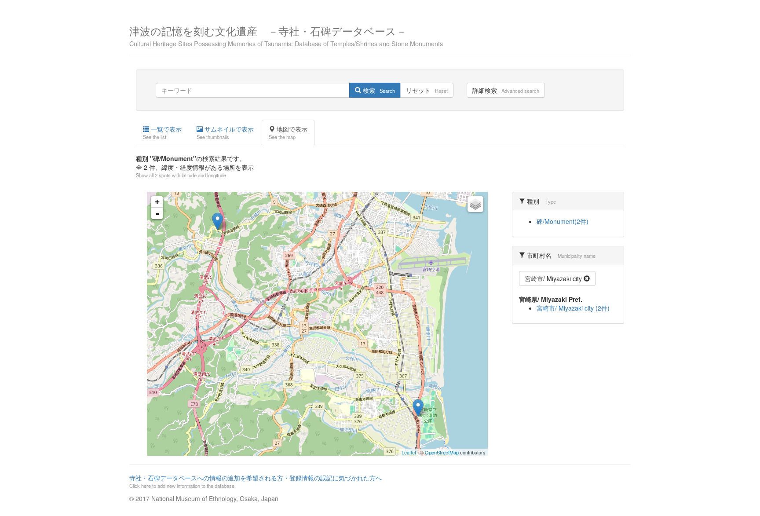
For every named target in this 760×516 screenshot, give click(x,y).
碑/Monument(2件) (562, 221)
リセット (427, 90)
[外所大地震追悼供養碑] (418, 408)
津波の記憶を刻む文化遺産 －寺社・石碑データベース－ (286, 35)
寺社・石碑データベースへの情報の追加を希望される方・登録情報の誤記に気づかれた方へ (255, 481)
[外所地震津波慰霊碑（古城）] (217, 221)
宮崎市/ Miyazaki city (554, 278)
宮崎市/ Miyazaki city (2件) (573, 308)
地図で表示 (288, 132)
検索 (378, 90)
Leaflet (409, 452)
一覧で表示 (162, 132)
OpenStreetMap (442, 452)
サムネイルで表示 (225, 132)
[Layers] (475, 204)
